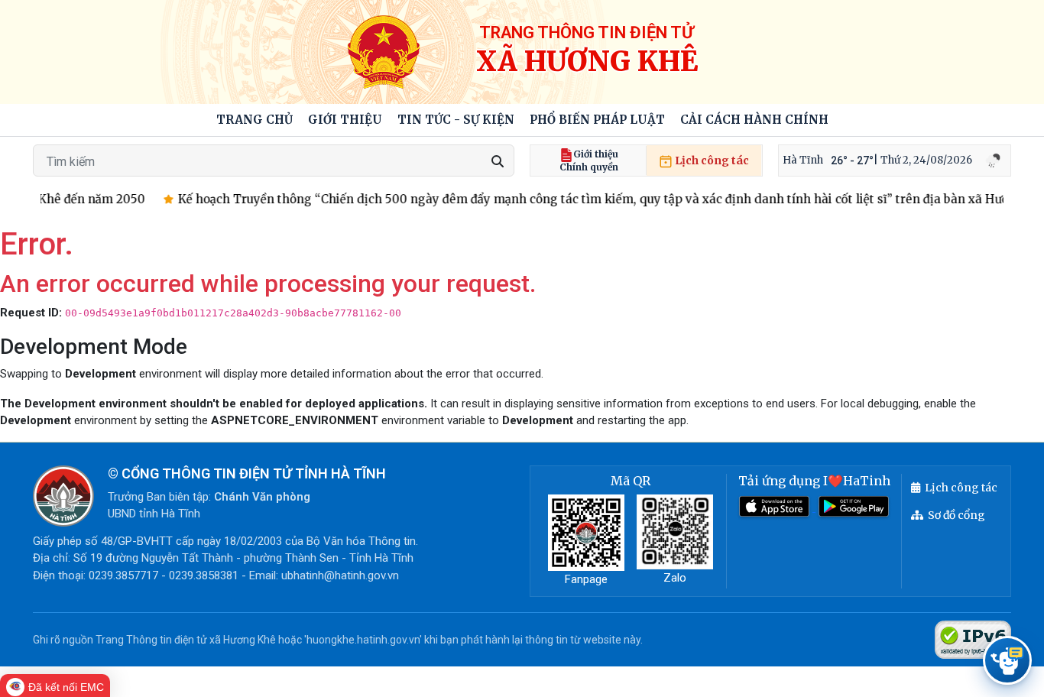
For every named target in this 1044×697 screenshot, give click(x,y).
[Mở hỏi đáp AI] (1007, 660)
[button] (345, 120)
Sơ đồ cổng (956, 515)
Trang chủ (254, 119)
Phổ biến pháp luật (597, 119)
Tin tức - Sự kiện (455, 119)
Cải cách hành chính (754, 119)
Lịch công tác (711, 160)
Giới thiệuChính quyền (588, 160)
